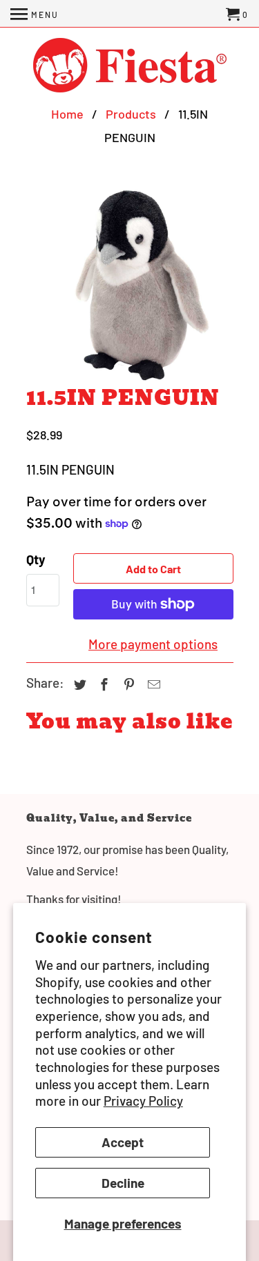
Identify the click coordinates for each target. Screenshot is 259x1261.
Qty (36, 559)
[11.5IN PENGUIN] (130, 283)
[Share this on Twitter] (78, 684)
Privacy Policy (143, 1101)
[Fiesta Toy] (130, 66)
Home (67, 113)
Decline (123, 1183)
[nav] (34, 14)
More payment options (153, 644)
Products (131, 113)
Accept (123, 1142)
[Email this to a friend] (152, 684)
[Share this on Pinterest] (127, 684)
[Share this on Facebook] (102, 684)
